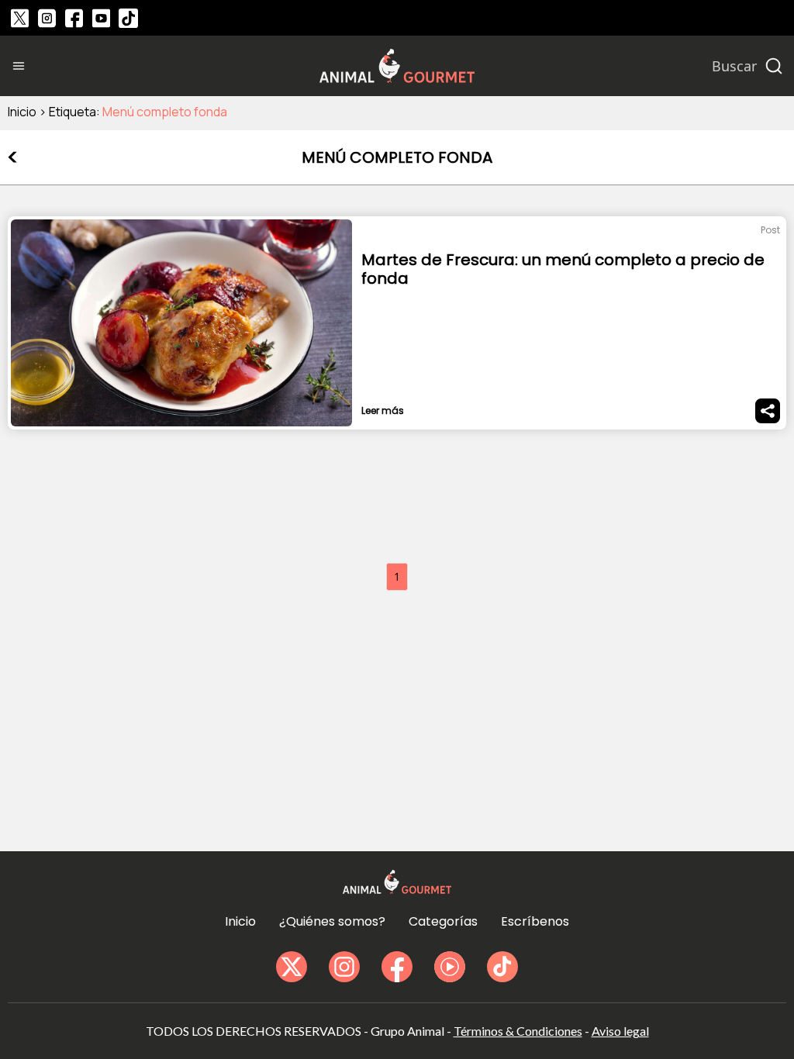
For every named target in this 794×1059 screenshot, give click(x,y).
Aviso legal (620, 1030)
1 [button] (397, 576)
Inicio (22, 111)
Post (770, 229)
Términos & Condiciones (518, 1030)
